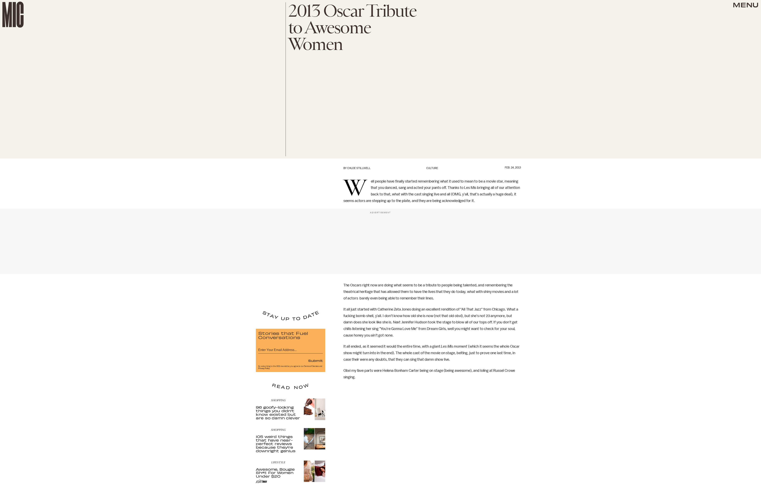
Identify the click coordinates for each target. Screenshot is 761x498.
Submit (315, 360)
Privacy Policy (264, 368)
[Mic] (13, 15)
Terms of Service (311, 366)
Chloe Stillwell (359, 168)
